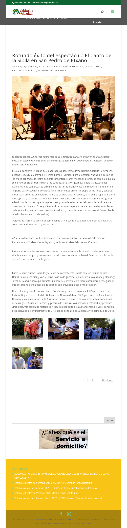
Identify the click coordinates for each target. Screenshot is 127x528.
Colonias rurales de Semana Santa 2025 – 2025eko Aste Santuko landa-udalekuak (58, 498)
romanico (43, 70)
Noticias (89, 66)
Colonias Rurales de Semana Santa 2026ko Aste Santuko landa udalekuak (53, 482)
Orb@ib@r (21, 66)
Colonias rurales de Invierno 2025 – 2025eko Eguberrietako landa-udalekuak (55, 488)
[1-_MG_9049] (27, 339)
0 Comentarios (58, 70)
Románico (30, 70)
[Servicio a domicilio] (63, 439)
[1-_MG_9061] (27, 369)
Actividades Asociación (58, 66)
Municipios (78, 66)
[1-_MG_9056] (99, 339)
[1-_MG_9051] (63, 339)
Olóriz (98, 66)
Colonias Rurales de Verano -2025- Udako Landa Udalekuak (46, 493)
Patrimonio (18, 70)
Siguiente (107, 380)
